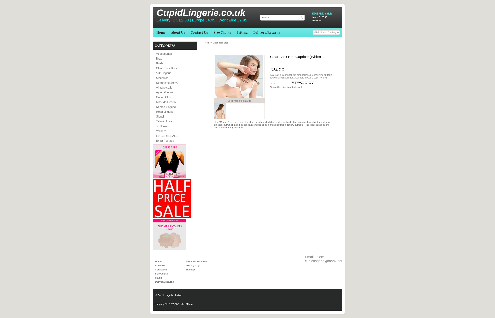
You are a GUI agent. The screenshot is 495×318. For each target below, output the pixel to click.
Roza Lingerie (164, 111)
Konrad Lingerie (166, 106)
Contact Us (199, 32)
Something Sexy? (167, 82)
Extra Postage (165, 140)
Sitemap (190, 269)
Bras (159, 58)
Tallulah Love (164, 121)
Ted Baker (162, 126)
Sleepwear (162, 77)
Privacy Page (193, 265)
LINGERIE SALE (167, 135)
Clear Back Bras (166, 68)
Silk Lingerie (163, 73)
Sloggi (160, 116)
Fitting (242, 32)
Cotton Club (163, 97)
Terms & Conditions (196, 261)
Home (161, 32)
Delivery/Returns (266, 32)
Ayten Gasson (165, 92)
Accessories (164, 53)
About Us (178, 32)
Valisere (161, 131)
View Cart (319, 19)
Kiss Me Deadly (166, 102)
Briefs (159, 63)
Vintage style (164, 87)
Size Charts (222, 32)
